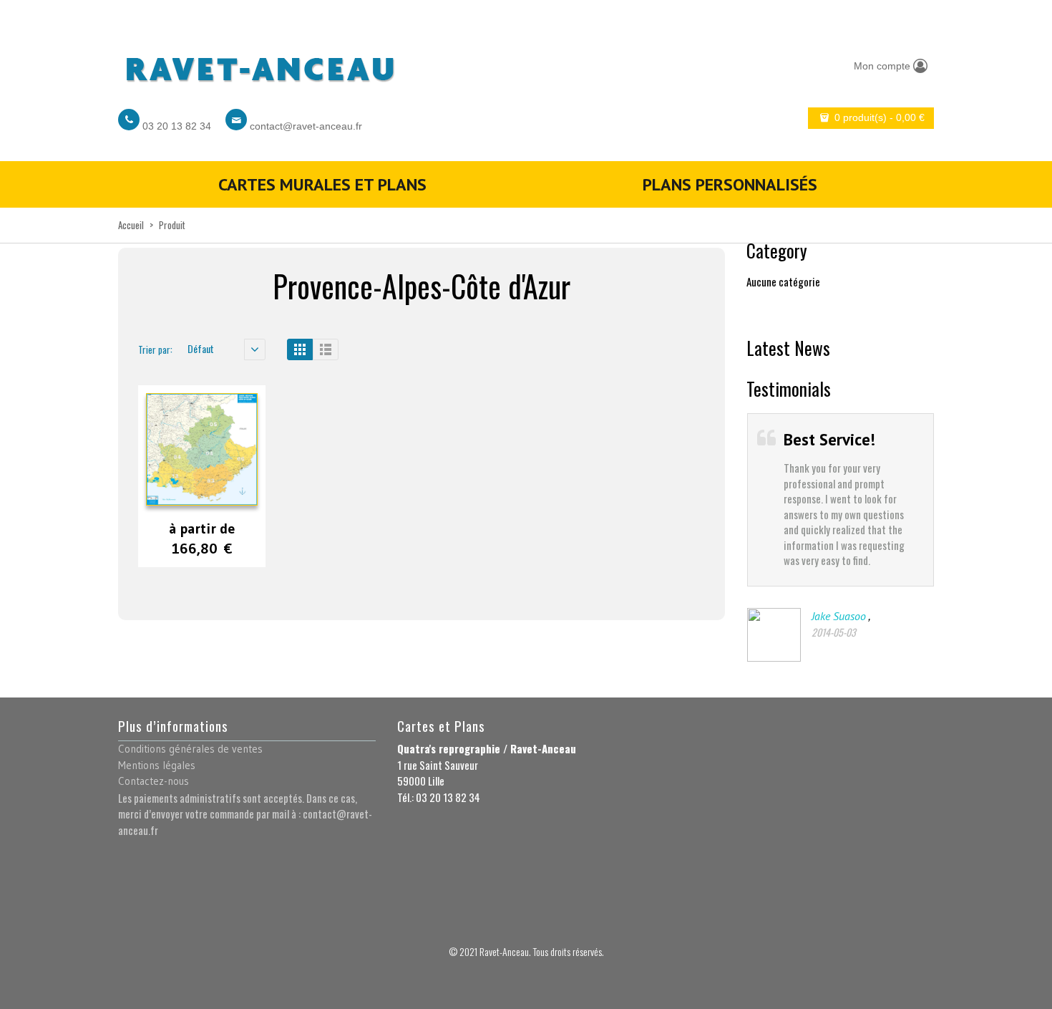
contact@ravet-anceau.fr (306, 126)
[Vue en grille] (300, 349)
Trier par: (155, 349)
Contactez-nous (153, 781)
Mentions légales (156, 765)
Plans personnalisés (730, 184)
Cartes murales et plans (322, 184)
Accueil (131, 225)
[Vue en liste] (326, 349)
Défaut (200, 348)
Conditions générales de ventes (190, 748)
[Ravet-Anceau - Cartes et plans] (259, 66)
